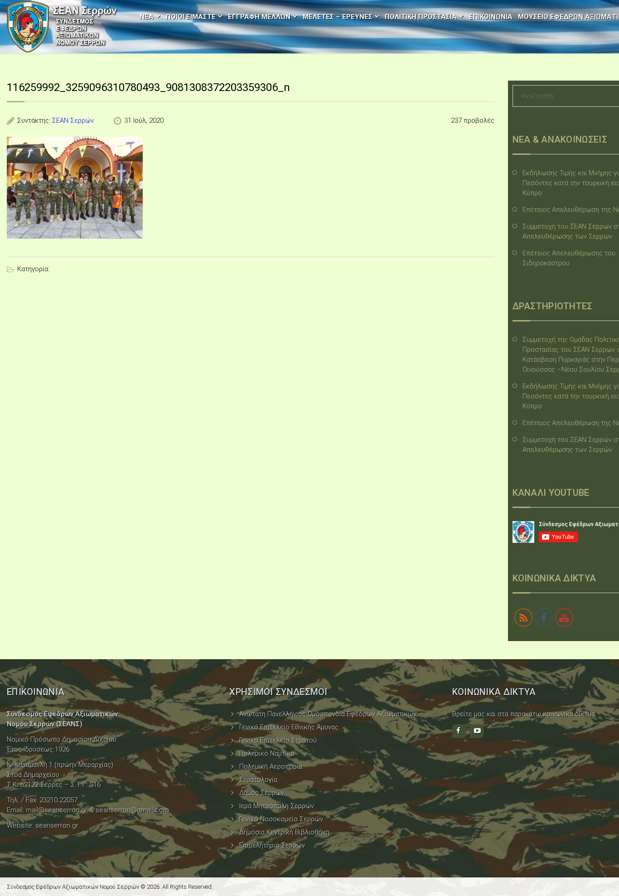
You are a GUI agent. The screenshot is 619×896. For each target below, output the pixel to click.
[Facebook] (459, 731)
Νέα (147, 17)
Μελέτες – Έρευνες (337, 17)
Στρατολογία (258, 780)
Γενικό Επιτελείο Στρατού (278, 740)
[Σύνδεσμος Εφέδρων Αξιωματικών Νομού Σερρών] (62, 27)
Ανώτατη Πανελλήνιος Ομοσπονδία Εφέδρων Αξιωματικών (327, 714)
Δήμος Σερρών (261, 793)
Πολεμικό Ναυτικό (267, 753)
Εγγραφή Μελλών (259, 17)
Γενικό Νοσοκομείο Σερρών (281, 819)
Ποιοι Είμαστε (191, 17)
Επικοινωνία (491, 17)
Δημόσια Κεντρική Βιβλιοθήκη (284, 832)
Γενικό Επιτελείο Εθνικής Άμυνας (289, 727)
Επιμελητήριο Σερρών (272, 845)
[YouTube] (477, 731)
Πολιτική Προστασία (421, 17)
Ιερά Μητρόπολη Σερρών (276, 806)
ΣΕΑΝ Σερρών (73, 120)
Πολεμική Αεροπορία (270, 766)
